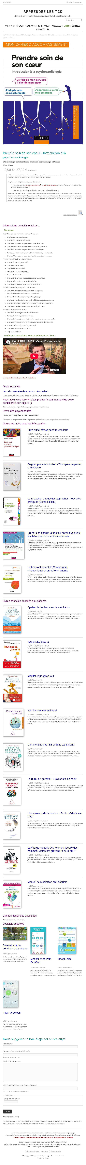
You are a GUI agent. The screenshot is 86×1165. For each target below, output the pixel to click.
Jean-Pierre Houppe (22, 162)
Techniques (30, 26)
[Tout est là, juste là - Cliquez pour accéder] (12, 667)
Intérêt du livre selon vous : (11, 1061)
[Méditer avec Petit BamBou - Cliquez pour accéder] (38, 953)
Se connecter (77, 2)
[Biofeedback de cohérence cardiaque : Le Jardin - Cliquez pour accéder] (15, 939)
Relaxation (56, 162)
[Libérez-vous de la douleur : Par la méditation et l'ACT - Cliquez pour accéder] (11, 839)
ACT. (4, 162)
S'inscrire (69, 2)
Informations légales (32, 1151)
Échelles (76, 26)
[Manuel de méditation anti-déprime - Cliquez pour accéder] (12, 907)
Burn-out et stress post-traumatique (48, 429)
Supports (40, 29)
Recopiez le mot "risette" (12, 1099)
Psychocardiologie (45, 162)
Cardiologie (11, 162)
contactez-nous (61, 1123)
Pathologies (43, 26)
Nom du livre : (8, 1044)
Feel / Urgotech (12, 1012)
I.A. (48, 29)
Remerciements (56, 1151)
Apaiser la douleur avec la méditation (49, 607)
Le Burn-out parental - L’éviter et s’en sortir (52, 778)
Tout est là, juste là (38, 641)
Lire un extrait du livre (70, 215)
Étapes (20, 26)
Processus (56, 26)
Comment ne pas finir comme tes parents (51, 744)
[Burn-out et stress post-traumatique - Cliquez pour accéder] (11, 455)
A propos (45, 1151)
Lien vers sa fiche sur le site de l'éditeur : (16, 1051)
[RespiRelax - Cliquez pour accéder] (67, 953)
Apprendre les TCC (43, 11)
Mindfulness (34, 162)
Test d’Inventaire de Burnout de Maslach (26, 391)
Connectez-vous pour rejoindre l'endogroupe (17, 407)
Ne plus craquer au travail (42, 710)
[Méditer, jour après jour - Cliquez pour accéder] (12, 701)
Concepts (9, 26)
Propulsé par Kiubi (43, 1158)
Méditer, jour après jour (41, 676)
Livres (66, 26)
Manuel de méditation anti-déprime (47, 881)
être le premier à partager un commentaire (55, 420)
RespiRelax (64, 958)
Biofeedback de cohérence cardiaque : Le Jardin (15, 948)
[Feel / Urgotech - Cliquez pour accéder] (10, 1007)
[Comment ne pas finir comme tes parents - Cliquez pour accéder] (13, 770)
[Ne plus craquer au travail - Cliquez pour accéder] (13, 736)
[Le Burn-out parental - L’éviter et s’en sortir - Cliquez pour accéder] (12, 804)
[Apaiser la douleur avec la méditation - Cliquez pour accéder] (12, 633)
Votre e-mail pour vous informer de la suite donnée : (19, 1085)
